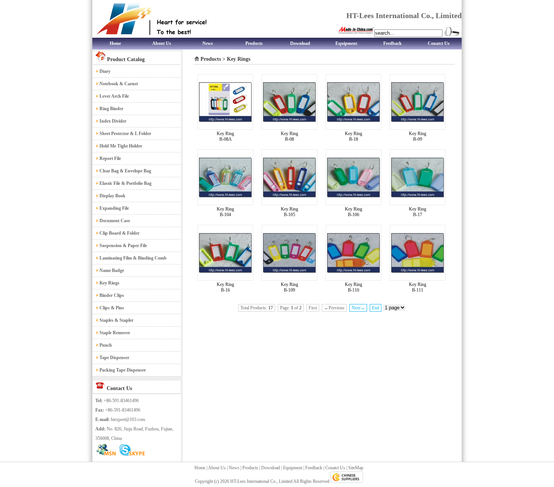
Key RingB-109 (289, 287)
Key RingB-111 (417, 287)
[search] (452, 31)
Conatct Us (439, 43)
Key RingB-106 (353, 211)
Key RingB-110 (353, 287)
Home (115, 43)
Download (300, 43)
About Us (161, 43)
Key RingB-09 (417, 136)
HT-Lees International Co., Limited (261, 481)
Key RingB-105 (289, 211)
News (207, 43)
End (375, 307)
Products (254, 43)
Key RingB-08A (225, 136)
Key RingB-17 (417, 211)
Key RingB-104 (225, 211)
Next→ (358, 307)
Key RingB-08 (289, 136)
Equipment (346, 43)
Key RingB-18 (353, 136)
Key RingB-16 (225, 287)
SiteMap (355, 467)
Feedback (392, 43)
